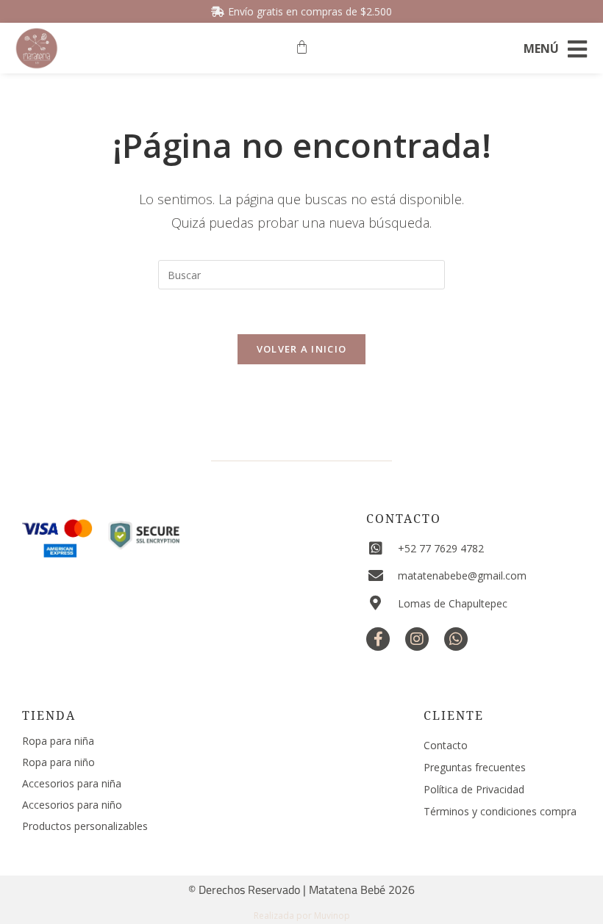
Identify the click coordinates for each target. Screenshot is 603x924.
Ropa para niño (58, 762)
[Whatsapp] (456, 639)
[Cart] (302, 47)
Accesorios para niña (71, 783)
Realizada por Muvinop (302, 915)
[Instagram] (417, 639)
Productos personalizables (85, 826)
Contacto (403, 518)
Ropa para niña (58, 741)
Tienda (49, 715)
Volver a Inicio (302, 348)
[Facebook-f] (378, 639)
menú (541, 48)
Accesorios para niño (72, 805)
